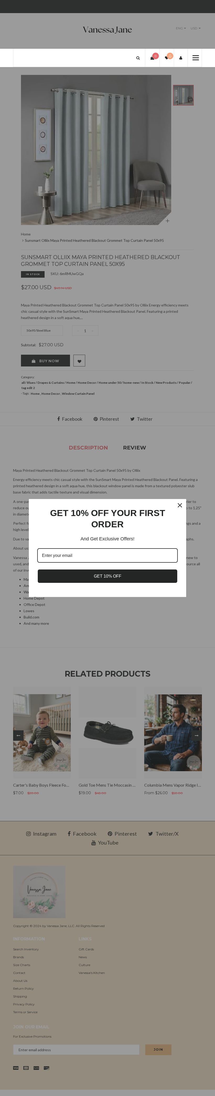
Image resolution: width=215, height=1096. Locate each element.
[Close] (180, 505)
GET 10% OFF (107, 576)
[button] (138, 58)
